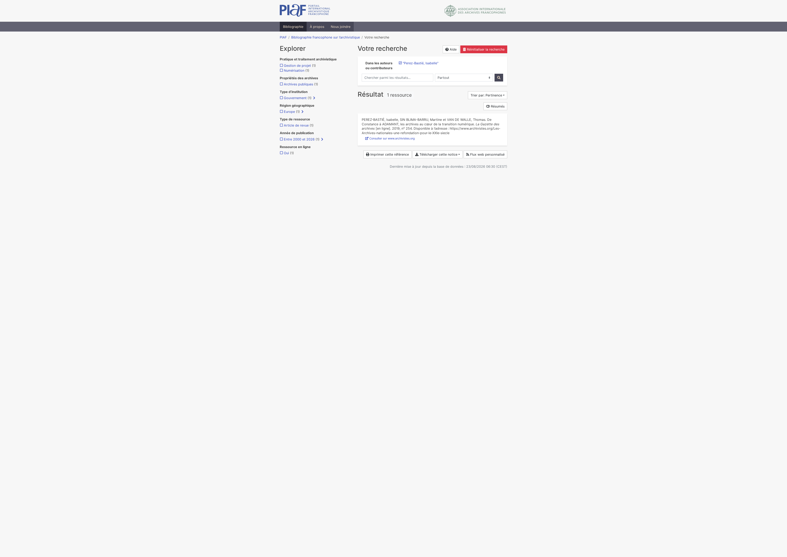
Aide (453, 49)
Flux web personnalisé (487, 154)
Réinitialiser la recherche (485, 49)
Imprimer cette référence (389, 154)
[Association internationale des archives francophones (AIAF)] (475, 11)
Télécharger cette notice (438, 154)
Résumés (497, 106)
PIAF (283, 37)
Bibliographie (293, 27)
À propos (317, 27)
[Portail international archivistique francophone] (305, 11)
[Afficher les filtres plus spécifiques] (314, 97)
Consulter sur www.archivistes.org (392, 138)
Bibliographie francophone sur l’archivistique (325, 37)
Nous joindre (340, 27)
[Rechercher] (499, 78)
